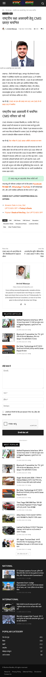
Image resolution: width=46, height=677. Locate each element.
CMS (10, 220)
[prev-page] (3, 357)
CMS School (26, 220)
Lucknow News (33, 224)
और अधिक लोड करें (22, 554)
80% (12, 208)
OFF (16, 208)
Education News (8, 224)
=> (19, 208)
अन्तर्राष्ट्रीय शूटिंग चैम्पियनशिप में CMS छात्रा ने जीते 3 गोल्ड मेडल (34, 253)
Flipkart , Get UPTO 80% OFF (24, 212)
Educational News (21, 224)
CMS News (17, 220)
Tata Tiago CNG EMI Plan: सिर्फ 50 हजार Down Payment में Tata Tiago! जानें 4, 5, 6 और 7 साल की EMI (29, 505)
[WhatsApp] (28, 35)
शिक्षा (11, 13)
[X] (17, 35)
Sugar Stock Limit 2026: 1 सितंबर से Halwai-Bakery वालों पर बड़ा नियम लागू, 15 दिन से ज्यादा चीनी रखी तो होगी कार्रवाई (29, 480)
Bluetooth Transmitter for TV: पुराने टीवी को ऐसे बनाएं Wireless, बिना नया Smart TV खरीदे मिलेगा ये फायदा (30, 336)
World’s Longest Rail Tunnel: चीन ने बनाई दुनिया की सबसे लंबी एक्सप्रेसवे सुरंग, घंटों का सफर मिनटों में (30, 618)
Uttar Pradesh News (14, 227)
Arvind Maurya (12, 29)
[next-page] (7, 357)
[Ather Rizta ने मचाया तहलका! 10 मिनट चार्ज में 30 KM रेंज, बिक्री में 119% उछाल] (8, 518)
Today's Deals (26, 208)
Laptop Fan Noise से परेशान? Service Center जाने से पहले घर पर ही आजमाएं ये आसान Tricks (30, 529)
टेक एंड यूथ (8, 10)
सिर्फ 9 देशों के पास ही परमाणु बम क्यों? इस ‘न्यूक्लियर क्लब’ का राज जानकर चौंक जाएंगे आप (29, 606)
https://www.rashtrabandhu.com (23, 287)
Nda (4, 227)
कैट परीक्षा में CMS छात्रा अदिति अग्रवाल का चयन (25, 141)
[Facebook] (12, 35)
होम (3, 10)
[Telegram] (33, 35)
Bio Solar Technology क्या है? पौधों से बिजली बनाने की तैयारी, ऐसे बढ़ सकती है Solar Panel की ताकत (30, 348)
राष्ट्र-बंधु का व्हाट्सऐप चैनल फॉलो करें (24, 178)
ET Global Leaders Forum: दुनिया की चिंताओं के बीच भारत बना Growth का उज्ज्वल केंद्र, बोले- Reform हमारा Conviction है (30, 573)
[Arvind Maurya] (3, 29)
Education (35, 220)
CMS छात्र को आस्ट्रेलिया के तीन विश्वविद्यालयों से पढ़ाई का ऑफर (11, 253)
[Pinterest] (23, 35)
